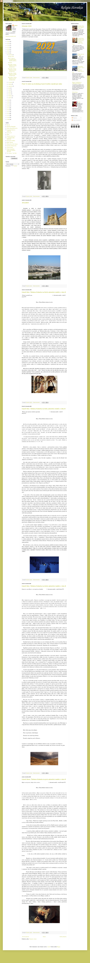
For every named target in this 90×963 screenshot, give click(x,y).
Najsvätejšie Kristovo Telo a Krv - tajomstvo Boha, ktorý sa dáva (78, 69)
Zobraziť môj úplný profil (11, 36)
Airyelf (48, 946)
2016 (8, 106)
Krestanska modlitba (11, 140)
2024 (8, 45)
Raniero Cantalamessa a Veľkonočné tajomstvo (77, 83)
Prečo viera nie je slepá (81, 54)
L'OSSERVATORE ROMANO (11, 138)
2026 (8, 41)
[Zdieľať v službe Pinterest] (48, 77)
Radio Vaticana (10, 142)
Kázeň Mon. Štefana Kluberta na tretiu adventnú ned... (12, 70)
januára (10, 97)
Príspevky (75, 117)
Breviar (8, 125)
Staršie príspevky (63, 936)
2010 (8, 117)
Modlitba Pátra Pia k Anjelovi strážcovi (81, 27)
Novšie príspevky (25, 936)
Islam (79, 102)
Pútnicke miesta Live (11, 136)
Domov (44, 936)
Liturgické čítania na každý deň (11, 130)
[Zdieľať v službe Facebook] (46, 77)
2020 (8, 53)
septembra (10, 86)
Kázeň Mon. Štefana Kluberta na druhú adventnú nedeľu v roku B (44, 586)
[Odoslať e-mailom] (42, 77)
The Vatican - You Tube (11, 153)
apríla (9, 92)
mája (9, 90)
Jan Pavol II (9, 132)
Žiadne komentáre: (36, 77)
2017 (8, 104)
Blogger (58, 946)
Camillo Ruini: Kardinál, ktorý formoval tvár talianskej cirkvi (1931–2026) (78, 41)
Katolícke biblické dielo (11, 145)
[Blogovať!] (44, 77)
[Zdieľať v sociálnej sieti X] (45, 77)
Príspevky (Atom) (33, 939)
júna (9, 88)
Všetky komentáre (76, 120)
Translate (15, 166)
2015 (8, 107)
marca (9, 93)
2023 (8, 47)
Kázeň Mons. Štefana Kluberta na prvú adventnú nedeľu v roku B (44, 779)
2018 (8, 102)
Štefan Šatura (75, 92)
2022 (8, 49)
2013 (8, 111)
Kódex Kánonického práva (12, 128)
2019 (8, 100)
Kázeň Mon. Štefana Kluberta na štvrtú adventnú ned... (12, 66)
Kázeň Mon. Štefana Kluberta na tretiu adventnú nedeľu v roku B (43, 409)
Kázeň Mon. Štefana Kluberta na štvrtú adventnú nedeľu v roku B (44, 292)
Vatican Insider (10, 147)
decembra (10, 54)
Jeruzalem (25, 203)
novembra (10, 82)
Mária (8, 134)
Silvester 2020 (27, 26)
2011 (8, 115)
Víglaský (16, 25)
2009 (8, 119)
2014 (8, 109)
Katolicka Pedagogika (11, 126)
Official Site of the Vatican (12, 144)
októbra (10, 84)
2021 (8, 51)
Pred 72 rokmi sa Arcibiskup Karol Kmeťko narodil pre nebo (42, 84)
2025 (8, 43)
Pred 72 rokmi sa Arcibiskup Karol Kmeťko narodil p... (12, 59)
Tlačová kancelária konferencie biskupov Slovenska (11, 150)
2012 (8, 113)
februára (10, 95)
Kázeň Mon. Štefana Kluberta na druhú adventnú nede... (12, 74)
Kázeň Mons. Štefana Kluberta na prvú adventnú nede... (12, 78)
